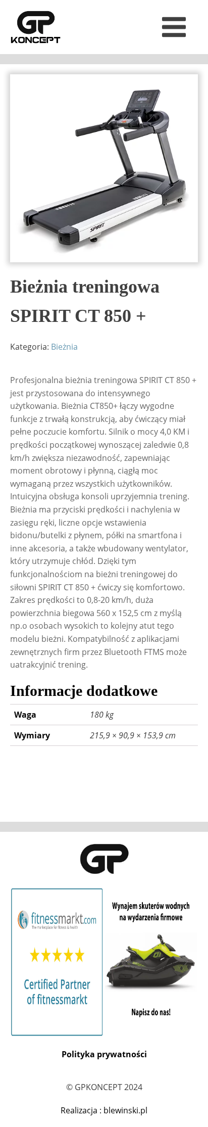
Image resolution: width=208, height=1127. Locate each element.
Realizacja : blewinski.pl (104, 1110)
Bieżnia (64, 346)
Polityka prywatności (104, 1054)
